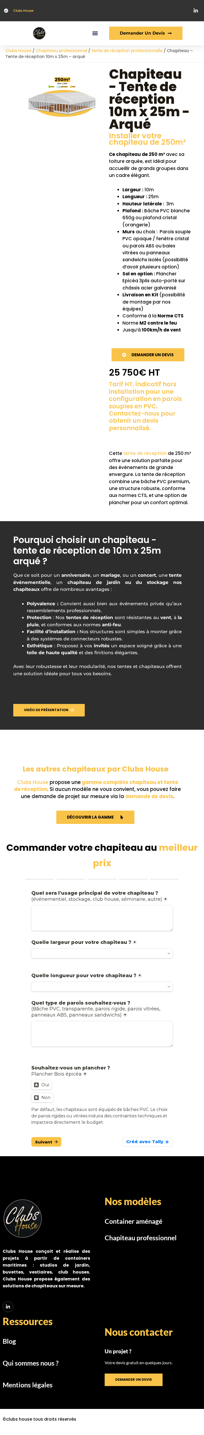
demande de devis (149, 796)
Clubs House (23, 11)
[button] (95, 33)
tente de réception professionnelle (127, 50)
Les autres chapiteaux (65, 769)
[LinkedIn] (8, 1306)
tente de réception (145, 453)
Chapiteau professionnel (61, 50)
